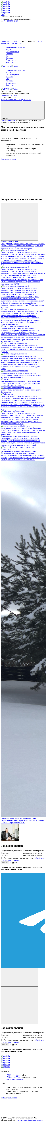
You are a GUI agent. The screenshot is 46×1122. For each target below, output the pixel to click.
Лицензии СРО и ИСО (10, 41)
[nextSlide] (19, 231)
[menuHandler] (2, 21)
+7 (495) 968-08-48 (16, 43)
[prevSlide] (19, 212)
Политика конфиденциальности (30, 1120)
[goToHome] (23, 1062)
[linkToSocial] (18, 39)
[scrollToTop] (18, 1116)
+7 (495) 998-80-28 (10, 21)
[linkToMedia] (3, 1098)
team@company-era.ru (14, 1079)
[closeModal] (19, 1014)
